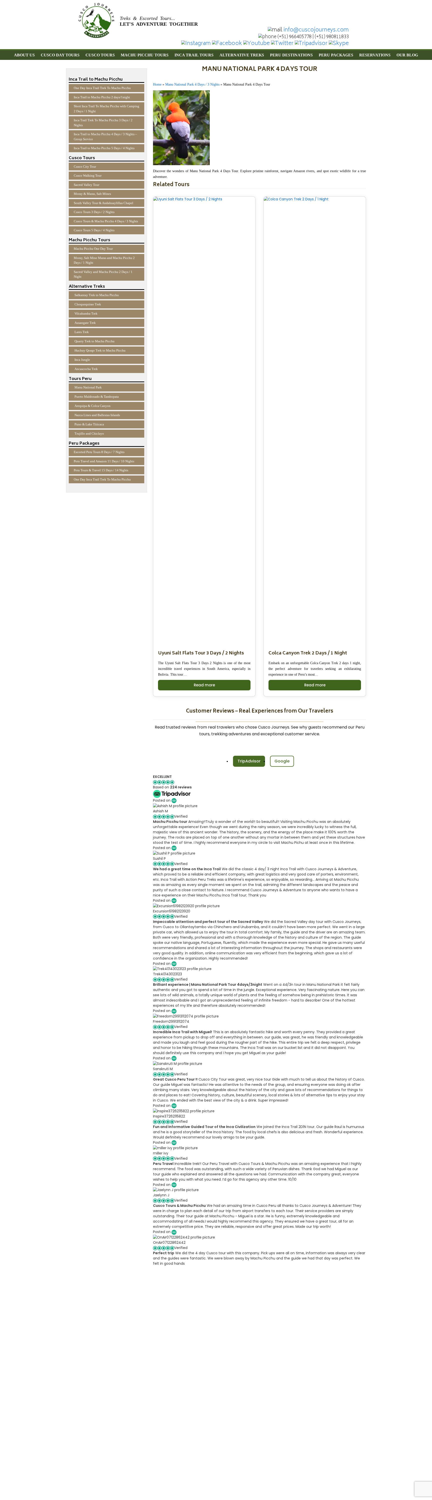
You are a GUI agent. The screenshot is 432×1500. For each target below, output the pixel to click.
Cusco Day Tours (60, 55)
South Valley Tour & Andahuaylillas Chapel (103, 203)
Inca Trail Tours (194, 55)
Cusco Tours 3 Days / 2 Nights (94, 212)
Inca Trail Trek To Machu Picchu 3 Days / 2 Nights (103, 122)
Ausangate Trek (85, 323)
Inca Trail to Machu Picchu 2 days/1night (102, 97)
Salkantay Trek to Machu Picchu (96, 295)
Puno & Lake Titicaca (89, 424)
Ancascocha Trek (86, 369)
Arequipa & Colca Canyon (92, 406)
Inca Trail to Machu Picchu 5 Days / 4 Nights (104, 148)
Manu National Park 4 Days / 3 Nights (192, 84)
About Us (24, 55)
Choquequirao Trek (87, 304)
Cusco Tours (100, 55)
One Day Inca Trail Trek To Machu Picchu (102, 88)
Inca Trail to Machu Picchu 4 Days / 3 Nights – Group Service (105, 136)
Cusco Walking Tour (88, 175)
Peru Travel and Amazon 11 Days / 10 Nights (104, 461)
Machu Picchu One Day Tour (93, 248)
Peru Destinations (291, 55)
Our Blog (407, 55)
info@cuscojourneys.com (316, 30)
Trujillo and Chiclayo (89, 433)
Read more (204, 685)
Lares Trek (81, 332)
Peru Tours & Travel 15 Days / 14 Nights (101, 470)
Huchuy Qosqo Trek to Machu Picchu (100, 350)
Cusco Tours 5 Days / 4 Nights (94, 230)
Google (282, 761)
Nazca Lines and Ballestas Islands (97, 415)
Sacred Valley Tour (86, 185)
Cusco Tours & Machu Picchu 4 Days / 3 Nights (106, 221)
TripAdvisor (249, 761)
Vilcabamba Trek (86, 313)
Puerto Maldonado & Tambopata (96, 396)
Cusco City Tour (85, 166)
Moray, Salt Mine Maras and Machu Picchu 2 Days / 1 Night (104, 260)
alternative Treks (242, 55)
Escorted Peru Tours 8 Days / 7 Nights (99, 452)
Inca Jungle (82, 360)
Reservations (374, 55)
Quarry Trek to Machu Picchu (94, 341)
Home (157, 84)
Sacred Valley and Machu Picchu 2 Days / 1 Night (103, 274)
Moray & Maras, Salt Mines (92, 194)
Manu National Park (88, 387)
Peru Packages (336, 55)
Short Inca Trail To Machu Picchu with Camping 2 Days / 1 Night (106, 108)
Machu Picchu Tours (144, 55)
